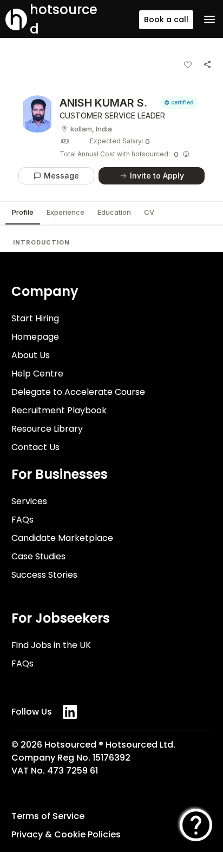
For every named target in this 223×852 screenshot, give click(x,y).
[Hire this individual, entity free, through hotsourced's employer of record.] (186, 154)
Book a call (166, 19)
